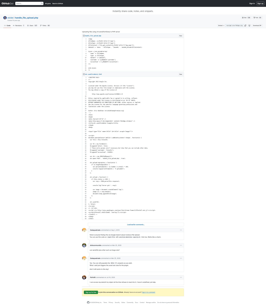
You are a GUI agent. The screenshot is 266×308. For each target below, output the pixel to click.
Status (123, 302)
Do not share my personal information (168, 302)
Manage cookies (151, 302)
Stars (33, 25)
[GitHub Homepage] (88, 302)
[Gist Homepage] (8, 3)
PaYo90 (92, 277)
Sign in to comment (148, 292)
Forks (46, 25)
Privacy (111, 302)
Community (130, 302)
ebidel (10, 17)
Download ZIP (257, 25)
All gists (48, 3)
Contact (142, 302)
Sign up (260, 3)
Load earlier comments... (136, 224)
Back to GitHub (57, 3)
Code (8, 25)
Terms (105, 302)
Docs (136, 302)
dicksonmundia (95, 245)
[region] (133, 54)
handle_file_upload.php (26, 17)
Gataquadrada (95, 230)
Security (117, 302)
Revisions (19, 25)
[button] (245, 25)
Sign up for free (91, 292)
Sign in (252, 3)
